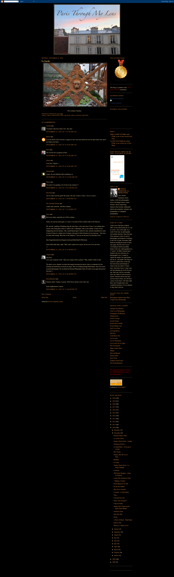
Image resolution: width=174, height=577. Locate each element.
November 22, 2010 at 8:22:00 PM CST (61, 250)
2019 (114, 401)
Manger (112, 351)
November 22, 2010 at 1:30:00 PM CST (61, 199)
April (116, 547)
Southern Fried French (116, 361)
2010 (114, 427)
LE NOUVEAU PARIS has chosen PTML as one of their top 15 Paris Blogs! (120, 143)
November (117, 433)
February (117, 552)
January (116, 555)
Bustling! (116, 460)
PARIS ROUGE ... (116, 170)
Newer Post (45, 297)
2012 (114, 421)
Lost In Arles (114, 338)
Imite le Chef (117, 523)
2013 (114, 419)
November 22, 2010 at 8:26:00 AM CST (61, 166)
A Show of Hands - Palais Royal (123, 520)
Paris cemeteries (53, 115)
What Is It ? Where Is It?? (121, 525)
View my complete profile (119, 216)
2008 (114, 562)
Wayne (48, 182)
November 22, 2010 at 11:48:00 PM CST (61, 289)
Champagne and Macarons (117, 313)
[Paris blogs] (121, 81)
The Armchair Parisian (52, 203)
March (116, 549)
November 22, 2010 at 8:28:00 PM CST (61, 274)
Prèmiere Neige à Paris (120, 436)
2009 (114, 559)
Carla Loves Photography (117, 311)
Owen (48, 214)
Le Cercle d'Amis (119, 438)
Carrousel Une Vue (119, 498)
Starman (48, 171)
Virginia (48, 254)
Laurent (48, 126)
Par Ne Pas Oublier (119, 486)
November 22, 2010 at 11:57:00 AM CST (62, 177)
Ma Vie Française (115, 346)
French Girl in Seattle (116, 323)
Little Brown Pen (115, 336)
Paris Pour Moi (118, 514)
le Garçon (116, 470)
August (116, 535)
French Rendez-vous (116, 326)
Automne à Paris (118, 511)
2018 (114, 404)
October (116, 529)
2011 (114, 425)
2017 (114, 407)
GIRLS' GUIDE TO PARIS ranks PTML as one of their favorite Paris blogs (121, 136)
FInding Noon (114, 316)
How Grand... (118, 452)
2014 (114, 416)
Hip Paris (112, 333)
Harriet (48, 137)
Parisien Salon (114, 356)
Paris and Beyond (115, 353)
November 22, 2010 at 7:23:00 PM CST (61, 209)
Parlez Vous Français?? (120, 501)
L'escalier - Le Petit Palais (121, 492)
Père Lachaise (65, 115)
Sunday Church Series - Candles (123, 441)
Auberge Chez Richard (116, 308)
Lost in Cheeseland (115, 341)
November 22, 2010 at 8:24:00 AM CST (61, 155)
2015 (114, 413)
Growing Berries (115, 331)
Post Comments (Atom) (56, 301)
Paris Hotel (121, 387)
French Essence (114, 321)
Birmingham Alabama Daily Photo (120, 297)
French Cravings (115, 318)
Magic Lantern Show (116, 348)
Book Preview (114, 179)
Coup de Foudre (118, 503)
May (115, 544)
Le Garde (46, 61)
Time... (116, 495)
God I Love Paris (115, 328)
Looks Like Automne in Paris (122, 478)
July (115, 538)
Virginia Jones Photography (117, 98)
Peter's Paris (113, 358)
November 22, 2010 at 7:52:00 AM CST (61, 132)
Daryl (47, 150)
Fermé (115, 517)
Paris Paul (49, 193)
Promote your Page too (115, 103)
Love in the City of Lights (117, 343)
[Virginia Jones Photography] (111, 101)
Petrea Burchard (50, 279)
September (117, 532)
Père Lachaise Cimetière (79, 115)
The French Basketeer (116, 363)
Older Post (104, 297)
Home (74, 297)
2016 (114, 410)
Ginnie (48, 160)
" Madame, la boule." (120, 481)
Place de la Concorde (120, 489)
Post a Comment (46, 294)
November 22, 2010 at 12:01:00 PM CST (61, 188)
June (115, 541)
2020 (114, 398)
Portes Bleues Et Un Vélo (121, 484)
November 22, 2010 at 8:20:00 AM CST (61, 145)
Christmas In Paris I (119, 444)
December (117, 430)
